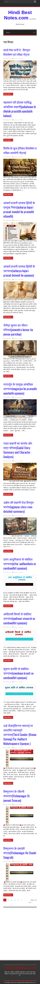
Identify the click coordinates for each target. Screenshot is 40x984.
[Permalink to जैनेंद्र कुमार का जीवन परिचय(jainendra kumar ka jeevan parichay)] (20, 357)
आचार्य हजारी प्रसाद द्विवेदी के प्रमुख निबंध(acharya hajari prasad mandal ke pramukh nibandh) (19, 209)
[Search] (35, 1)
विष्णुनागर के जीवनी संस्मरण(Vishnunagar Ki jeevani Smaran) (16, 796)
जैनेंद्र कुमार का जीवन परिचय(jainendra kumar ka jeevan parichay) (18, 329)
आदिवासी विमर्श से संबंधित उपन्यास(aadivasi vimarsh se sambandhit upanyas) (19, 618)
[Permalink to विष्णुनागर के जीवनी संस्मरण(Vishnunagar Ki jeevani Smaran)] (20, 823)
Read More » (8, 94)
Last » (30, 902)
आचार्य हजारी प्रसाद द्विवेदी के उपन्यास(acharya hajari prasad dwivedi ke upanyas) (19, 270)
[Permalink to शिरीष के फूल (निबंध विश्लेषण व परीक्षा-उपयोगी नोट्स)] (20, 176)
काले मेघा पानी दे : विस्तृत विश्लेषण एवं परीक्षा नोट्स (16, 52)
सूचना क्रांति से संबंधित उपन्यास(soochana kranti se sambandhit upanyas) (18, 673)
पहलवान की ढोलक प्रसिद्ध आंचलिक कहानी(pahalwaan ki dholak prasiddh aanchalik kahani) (19, 109)
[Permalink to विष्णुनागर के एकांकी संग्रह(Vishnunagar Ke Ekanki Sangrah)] (20, 880)
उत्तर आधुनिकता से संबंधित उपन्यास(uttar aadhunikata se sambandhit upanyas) (19, 563)
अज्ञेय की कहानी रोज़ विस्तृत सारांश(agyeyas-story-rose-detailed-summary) (18, 507)
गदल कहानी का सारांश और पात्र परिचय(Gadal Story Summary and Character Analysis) (17, 450)
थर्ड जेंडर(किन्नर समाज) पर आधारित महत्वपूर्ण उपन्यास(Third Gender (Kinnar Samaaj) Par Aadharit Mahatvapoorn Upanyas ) (20, 734)
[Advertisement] (20, 931)
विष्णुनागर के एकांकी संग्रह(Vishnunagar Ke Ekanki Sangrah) (19, 853)
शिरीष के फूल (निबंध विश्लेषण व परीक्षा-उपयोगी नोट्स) (20, 150)
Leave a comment (18, 58)
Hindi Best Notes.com (18, 15)
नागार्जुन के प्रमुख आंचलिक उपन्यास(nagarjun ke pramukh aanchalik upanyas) (20, 388)
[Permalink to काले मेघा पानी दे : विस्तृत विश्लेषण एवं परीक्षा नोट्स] (20, 77)
